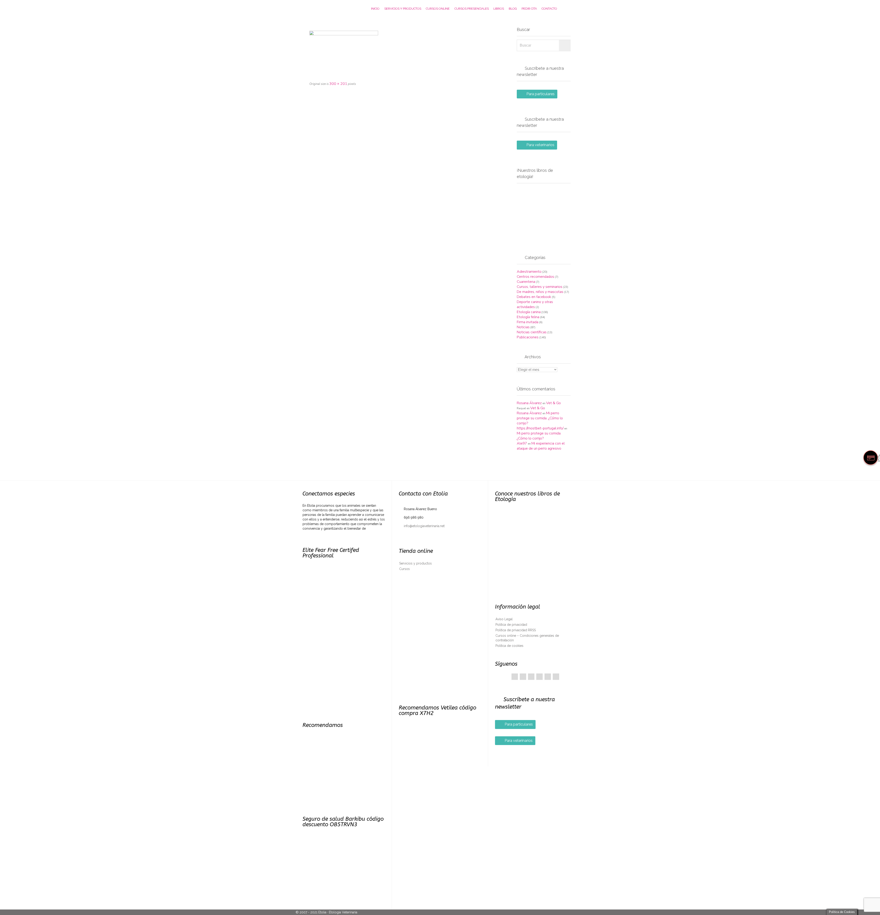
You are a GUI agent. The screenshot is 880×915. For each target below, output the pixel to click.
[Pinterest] (531, 676)
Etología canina (529, 311)
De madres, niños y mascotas (540, 291)
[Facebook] (515, 676)
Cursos (404, 569)
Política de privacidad (511, 624)
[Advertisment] (544, 214)
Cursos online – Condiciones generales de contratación (527, 638)
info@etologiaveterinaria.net (422, 526)
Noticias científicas (532, 332)
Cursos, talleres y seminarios (539, 286)
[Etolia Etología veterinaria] (326, 8)
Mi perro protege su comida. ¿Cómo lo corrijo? (540, 418)
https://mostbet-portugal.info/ (540, 428)
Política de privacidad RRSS (515, 630)
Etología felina (528, 317)
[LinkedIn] (539, 676)
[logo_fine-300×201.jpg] (403, 54)
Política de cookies (509, 646)
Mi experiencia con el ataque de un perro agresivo (541, 446)
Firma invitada (527, 322)
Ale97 (522, 443)
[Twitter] (523, 676)
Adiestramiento (529, 271)
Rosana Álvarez (529, 403)
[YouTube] (547, 676)
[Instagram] (556, 676)
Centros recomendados (535, 276)
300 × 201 (338, 83)
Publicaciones (528, 337)
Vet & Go (553, 403)
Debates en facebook (534, 296)
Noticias (523, 327)
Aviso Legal (504, 619)
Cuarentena (526, 281)
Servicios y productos (415, 563)
